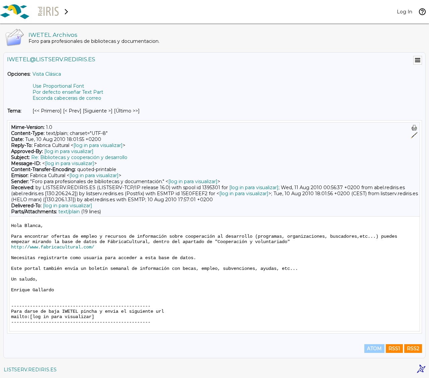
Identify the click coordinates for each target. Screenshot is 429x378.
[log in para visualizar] (98, 145)
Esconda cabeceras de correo (67, 98)
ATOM (374, 349)
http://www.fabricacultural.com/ (52, 247)
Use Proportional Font (58, 86)
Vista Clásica (47, 74)
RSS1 (394, 349)
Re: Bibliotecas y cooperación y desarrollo (79, 157)
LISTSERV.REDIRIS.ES (30, 370)
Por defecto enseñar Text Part (68, 92)
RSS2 (413, 349)
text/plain (69, 212)
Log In (404, 12)
